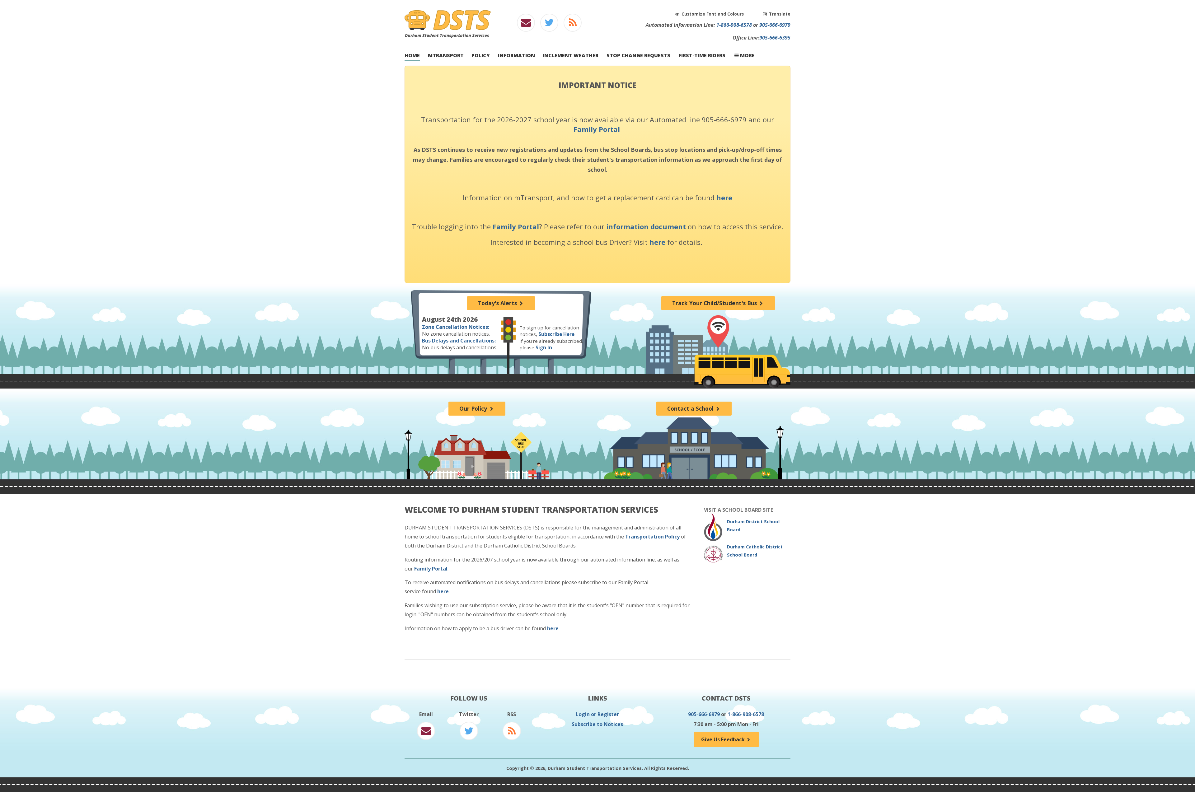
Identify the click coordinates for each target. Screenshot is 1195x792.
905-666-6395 (774, 37)
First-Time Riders (701, 55)
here (724, 197)
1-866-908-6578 (734, 24)
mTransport (446, 55)
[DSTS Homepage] (448, 36)
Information (516, 55)
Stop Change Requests (638, 55)
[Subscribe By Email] (526, 24)
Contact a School (691, 408)
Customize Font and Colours (713, 14)
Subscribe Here (556, 334)
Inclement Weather (570, 55)
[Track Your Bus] (718, 331)
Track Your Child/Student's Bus (715, 303)
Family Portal (597, 129)
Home (412, 55)
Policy (480, 55)
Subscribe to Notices (597, 724)
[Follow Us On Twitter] (549, 24)
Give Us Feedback (723, 739)
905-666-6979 (774, 24)
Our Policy (474, 408)
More (747, 55)
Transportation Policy (652, 536)
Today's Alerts (498, 303)
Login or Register (597, 714)
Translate (779, 14)
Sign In (544, 347)
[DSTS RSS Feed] (573, 24)
